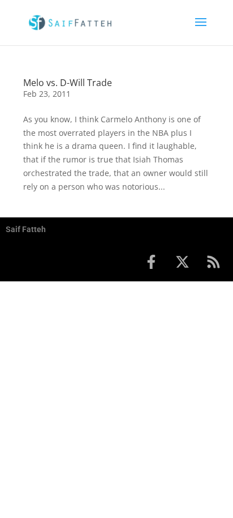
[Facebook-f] (151, 261)
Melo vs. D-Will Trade (67, 82)
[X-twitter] (182, 261)
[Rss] (213, 261)
